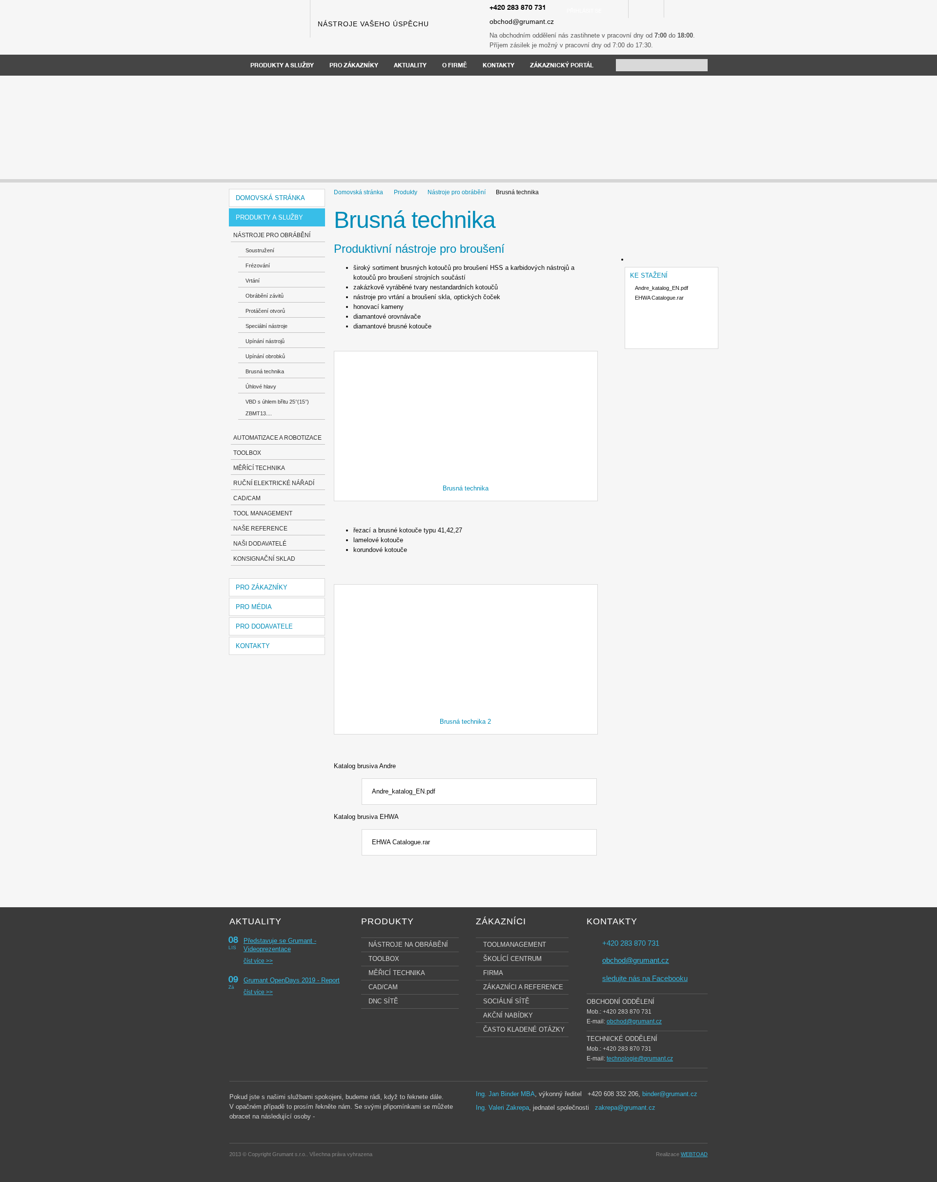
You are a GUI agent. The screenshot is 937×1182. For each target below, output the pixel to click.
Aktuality (410, 66)
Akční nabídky (508, 1015)
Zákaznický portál (561, 66)
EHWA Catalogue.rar (401, 842)
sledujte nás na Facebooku (645, 978)
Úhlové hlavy (260, 386)
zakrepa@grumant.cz (625, 1107)
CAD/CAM (247, 498)
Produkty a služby (282, 66)
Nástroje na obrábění (408, 944)
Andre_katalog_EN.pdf (403, 791)
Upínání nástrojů (265, 341)
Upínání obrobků (265, 356)
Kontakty (498, 66)
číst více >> (258, 961)
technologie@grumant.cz (640, 1058)
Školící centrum (512, 958)
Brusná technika (264, 371)
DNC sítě (383, 1001)
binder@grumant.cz (669, 1094)
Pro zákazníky (353, 66)
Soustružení (259, 250)
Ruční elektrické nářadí (273, 483)
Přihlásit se (584, 11)
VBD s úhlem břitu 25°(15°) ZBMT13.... (277, 407)
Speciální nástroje (266, 326)
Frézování (257, 265)
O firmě (454, 66)
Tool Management (262, 513)
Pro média (254, 607)
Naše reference (260, 528)
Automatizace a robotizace (277, 437)
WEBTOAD (694, 1154)
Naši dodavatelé (259, 543)
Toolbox (247, 452)
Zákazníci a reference (523, 987)
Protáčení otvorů (265, 311)
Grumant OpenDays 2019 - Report (292, 980)
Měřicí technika (396, 973)
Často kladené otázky (524, 1029)
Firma (493, 973)
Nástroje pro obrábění (271, 235)
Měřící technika (259, 468)
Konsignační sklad (264, 558)
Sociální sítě (506, 1001)
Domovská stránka (270, 198)
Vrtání (252, 281)
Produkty (405, 192)
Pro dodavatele (264, 626)
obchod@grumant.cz (521, 21)
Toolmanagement (514, 944)
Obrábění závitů (264, 296)
